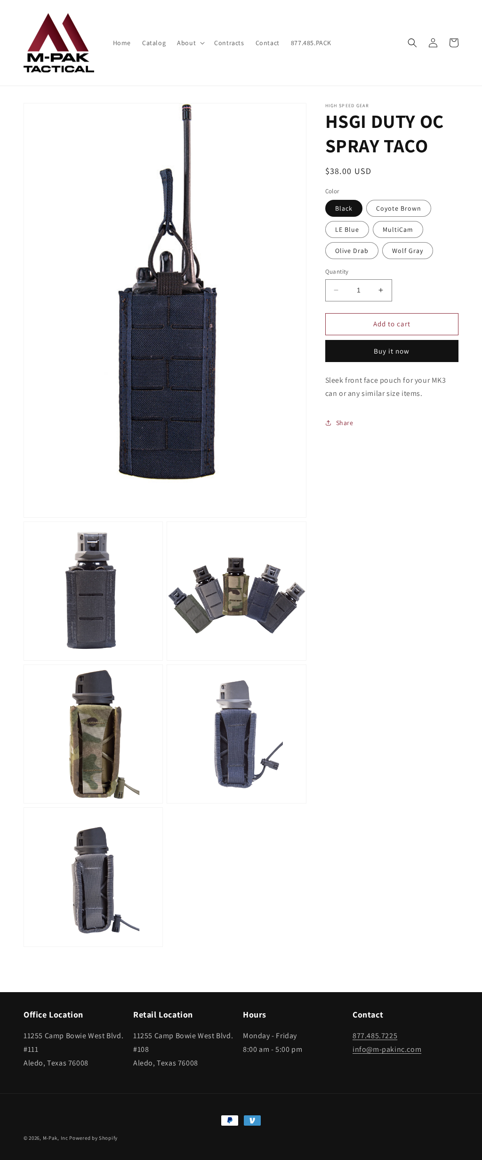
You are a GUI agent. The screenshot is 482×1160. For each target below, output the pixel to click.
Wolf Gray (407, 250)
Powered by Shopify (93, 1138)
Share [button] (344, 422)
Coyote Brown (398, 208)
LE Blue (347, 229)
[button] (190, 43)
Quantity (337, 272)
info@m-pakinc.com (387, 1049)
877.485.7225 (375, 1036)
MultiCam (398, 229)
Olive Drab (352, 250)
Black (344, 208)
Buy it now (392, 351)
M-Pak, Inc (55, 1138)
